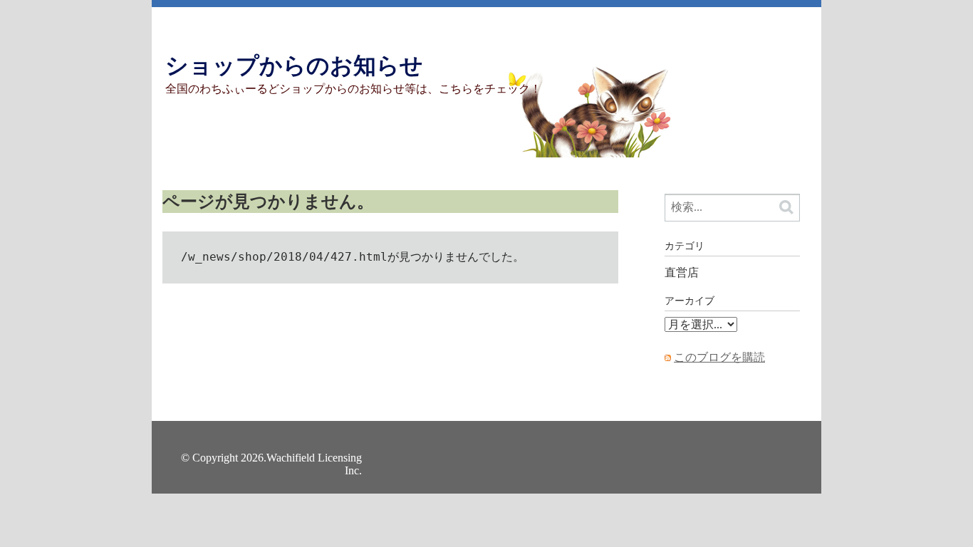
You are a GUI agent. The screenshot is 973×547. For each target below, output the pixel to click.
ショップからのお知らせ (294, 65)
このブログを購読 (719, 357)
